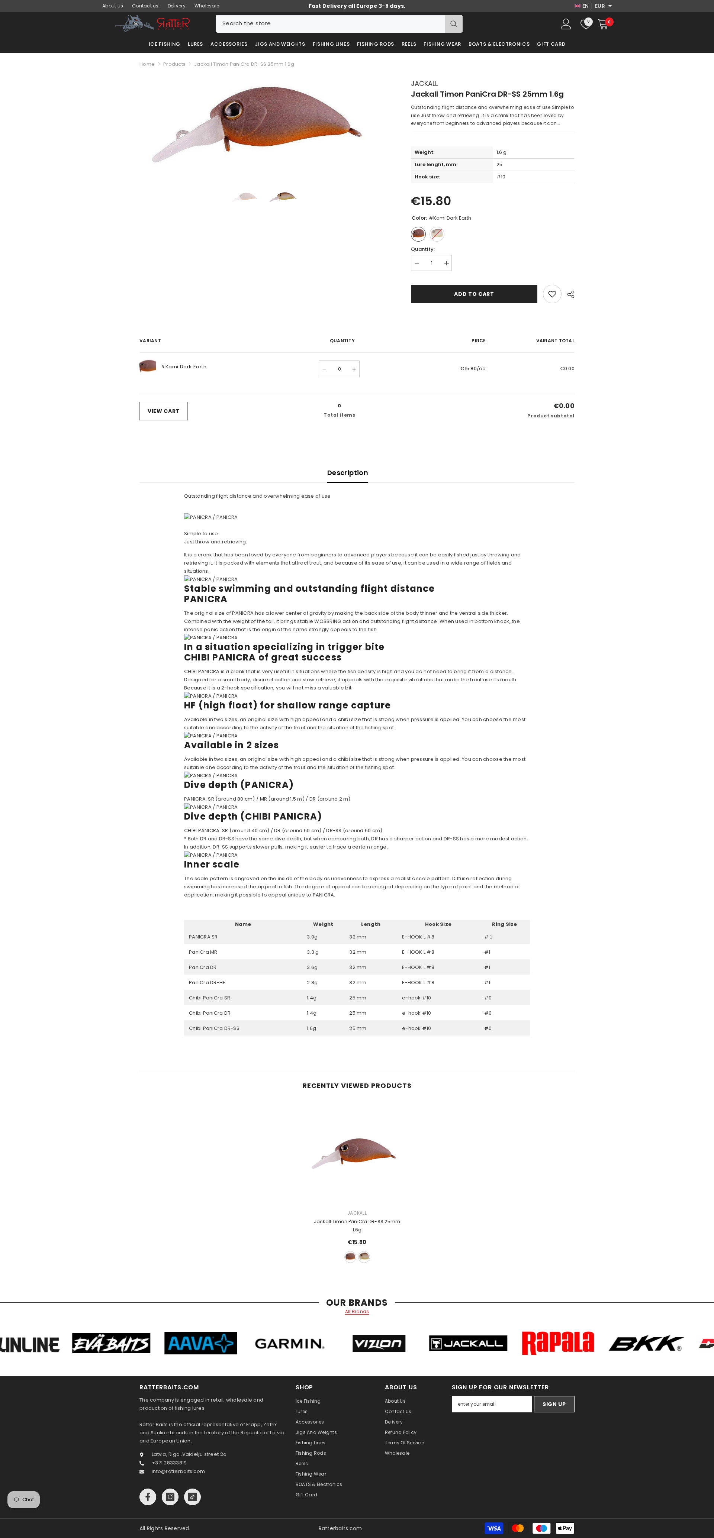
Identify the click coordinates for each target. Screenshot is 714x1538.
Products (174, 64)
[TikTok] (192, 1497)
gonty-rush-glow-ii (364, 1257)
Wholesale (206, 6)
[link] (552, 294)
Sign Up (554, 1404)
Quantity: (423, 249)
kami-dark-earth (350, 1257)
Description (347, 472)
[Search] (339, 24)
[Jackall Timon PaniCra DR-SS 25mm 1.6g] (357, 1153)
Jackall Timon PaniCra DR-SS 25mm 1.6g (357, 1225)
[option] (264, 124)
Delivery (177, 6)
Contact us (145, 6)
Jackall (424, 83)
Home (147, 64)
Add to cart (474, 294)
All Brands (357, 1311)
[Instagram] (170, 1497)
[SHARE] (568, 294)
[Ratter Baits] (104, 1343)
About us (112, 6)
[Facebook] (147, 1497)
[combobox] (330, 24)
